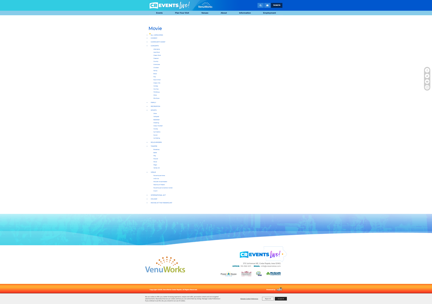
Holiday (155, 86)
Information (245, 13)
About (224, 13)
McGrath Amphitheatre (160, 181)
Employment (269, 13)
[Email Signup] (267, 5)
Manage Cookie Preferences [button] (249, 299)
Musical (155, 159)
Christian (156, 67)
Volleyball (156, 116)
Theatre (154, 146)
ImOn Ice (156, 178)
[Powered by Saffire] (279, 289)
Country (155, 61)
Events (159, 13)
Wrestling (156, 123)
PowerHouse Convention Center (163, 188)
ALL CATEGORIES (157, 35)
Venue (153, 172)
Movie (155, 162)
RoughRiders (156, 142)
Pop (154, 76)
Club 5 (155, 191)
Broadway (156, 149)
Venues (204, 13)
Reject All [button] (268, 299)
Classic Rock (157, 55)
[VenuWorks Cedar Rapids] (181, 5)
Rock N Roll (157, 80)
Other (155, 95)
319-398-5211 (246, 266)
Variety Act (156, 168)
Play (154, 155)
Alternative (156, 49)
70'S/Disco (156, 92)
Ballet (155, 152)
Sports (154, 110)
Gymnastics (156, 132)
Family (155, 70)
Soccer (155, 135)
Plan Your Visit (182, 13)
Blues (155, 73)
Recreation (155, 106)
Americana (156, 64)
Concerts (155, 46)
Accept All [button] (281, 299)
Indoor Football (158, 126)
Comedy (154, 38)
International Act (158, 195)
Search (261, 5)
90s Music (156, 98)
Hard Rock (156, 52)
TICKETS (276, 5)
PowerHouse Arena (159, 175)
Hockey (155, 129)
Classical (156, 58)
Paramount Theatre (159, 184)
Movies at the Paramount (161, 203)
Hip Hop (156, 89)
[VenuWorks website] (165, 264)
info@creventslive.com (271, 266)
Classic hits (156, 83)
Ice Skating (156, 138)
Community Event (158, 42)
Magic (155, 165)
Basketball (156, 119)
